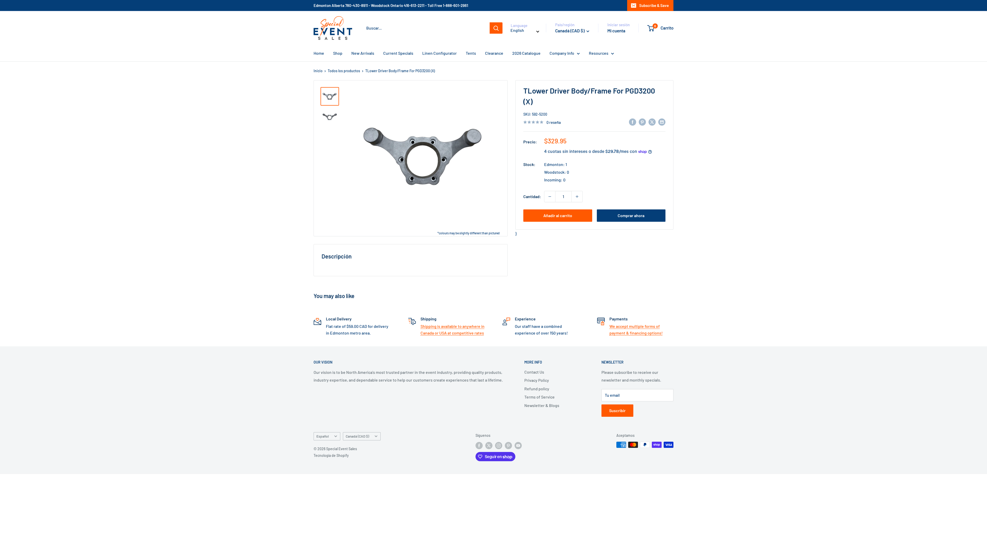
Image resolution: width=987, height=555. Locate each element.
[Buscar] (496, 28)
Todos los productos (344, 71)
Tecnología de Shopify (331, 455)
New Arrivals (362, 53)
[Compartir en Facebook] (632, 122)
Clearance (494, 53)
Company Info (562, 53)
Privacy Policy (536, 380)
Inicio (318, 71)
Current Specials (398, 53)
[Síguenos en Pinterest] (508, 445)
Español (322, 436)
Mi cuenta (616, 30)
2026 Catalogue (526, 53)
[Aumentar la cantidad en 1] (577, 196)
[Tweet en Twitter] (652, 122)
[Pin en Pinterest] (642, 122)
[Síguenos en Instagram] (498, 445)
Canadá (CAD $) (357, 436)
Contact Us (534, 371)
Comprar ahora (631, 215)
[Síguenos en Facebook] (479, 445)
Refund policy (536, 388)
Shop (337, 53)
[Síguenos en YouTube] (518, 445)
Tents (471, 53)
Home (319, 53)
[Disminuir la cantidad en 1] (549, 196)
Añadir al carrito (557, 215)
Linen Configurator (439, 53)
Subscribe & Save (654, 5)
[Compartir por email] (661, 122)
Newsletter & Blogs (541, 405)
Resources (598, 53)
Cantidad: (532, 196)
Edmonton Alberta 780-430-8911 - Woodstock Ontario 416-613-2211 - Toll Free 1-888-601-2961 (391, 5)
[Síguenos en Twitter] (488, 445)
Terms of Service (539, 396)
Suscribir (617, 410)
